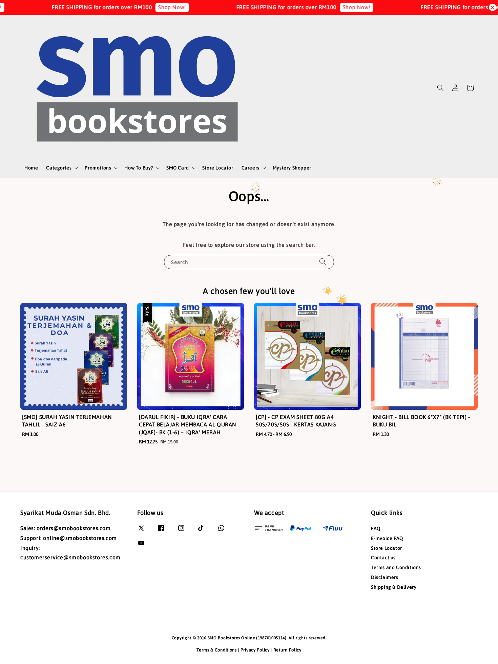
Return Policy (287, 649)
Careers (251, 167)
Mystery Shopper (292, 167)
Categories (58, 167)
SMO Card (177, 167)
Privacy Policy (255, 649)
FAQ (375, 528)
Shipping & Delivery (393, 587)
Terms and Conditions (396, 567)
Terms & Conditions (216, 649)
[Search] (323, 261)
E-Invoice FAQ (387, 538)
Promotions (98, 167)
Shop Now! (159, 7)
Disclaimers (384, 577)
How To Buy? (138, 167)
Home (31, 167)
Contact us (383, 557)
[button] (440, 87)
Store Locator (217, 167)
